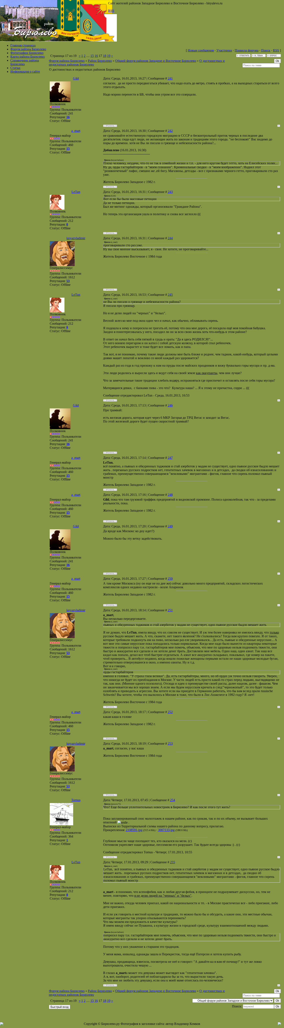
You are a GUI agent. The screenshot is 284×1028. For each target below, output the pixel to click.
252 (170, 712)
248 (170, 494)
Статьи (15, 68)
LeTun (76, 192)
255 (172, 862)
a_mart (75, 131)
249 (170, 526)
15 (92, 56)
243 (170, 192)
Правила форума (246, 50)
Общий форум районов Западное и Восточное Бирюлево (155, 61)
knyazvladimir (76, 238)
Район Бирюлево (100, 61)
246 (170, 405)
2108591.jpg (134, 830)
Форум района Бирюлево (28, 49)
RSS (111, 10)
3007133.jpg (166, 830)
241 (170, 78)
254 (172, 800)
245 (170, 294)
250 (170, 578)
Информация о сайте (25, 71)
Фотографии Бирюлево (26, 53)
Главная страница (23, 45)
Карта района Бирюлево (27, 56)
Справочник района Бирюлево (24, 62)
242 (170, 131)
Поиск (265, 50)
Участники (224, 50)
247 (170, 457)
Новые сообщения (201, 50)
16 (96, 56)
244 (170, 238)
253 (170, 743)
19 (108, 56)
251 (170, 610)
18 (104, 56)
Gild (76, 78)
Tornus (75, 800)
